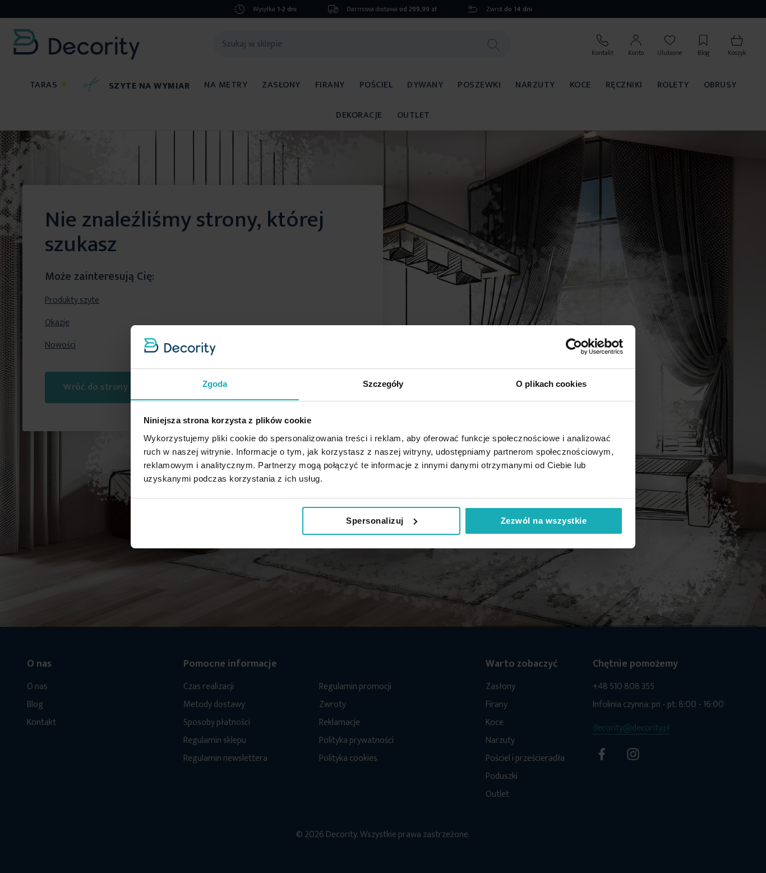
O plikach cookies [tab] (551, 383)
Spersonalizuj (375, 520)
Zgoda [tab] (215, 383)
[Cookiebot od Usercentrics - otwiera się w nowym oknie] (574, 346)
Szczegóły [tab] (383, 383)
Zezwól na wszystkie (544, 520)
